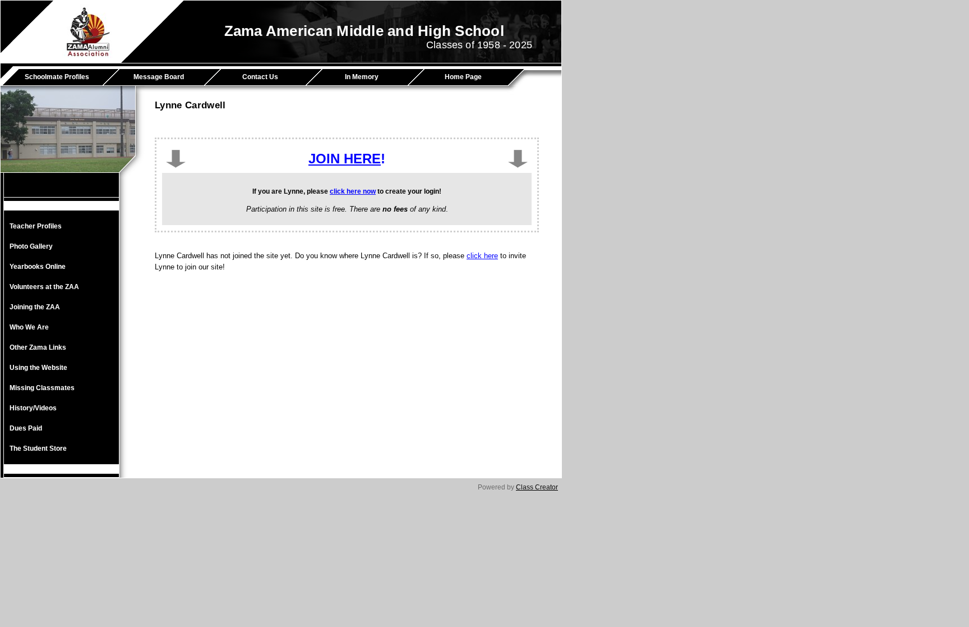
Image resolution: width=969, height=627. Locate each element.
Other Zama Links (38, 347)
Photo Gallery (31, 246)
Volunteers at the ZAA (44, 287)
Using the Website (38, 368)
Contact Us (260, 77)
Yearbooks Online (38, 267)
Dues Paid (26, 428)
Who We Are (29, 327)
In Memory (362, 77)
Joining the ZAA (35, 307)
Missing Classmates (42, 388)
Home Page (463, 77)
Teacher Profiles (36, 226)
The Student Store (38, 448)
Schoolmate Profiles (57, 77)
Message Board (158, 77)
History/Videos (33, 408)
